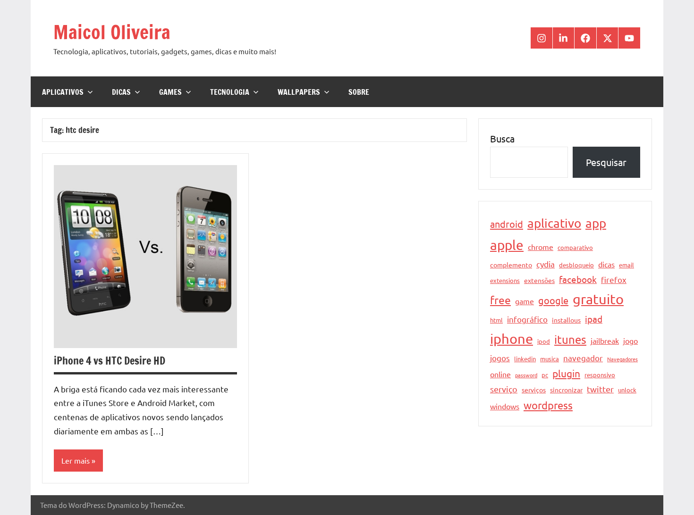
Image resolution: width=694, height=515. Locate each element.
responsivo (599, 375)
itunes (570, 339)
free (500, 300)
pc (545, 375)
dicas (606, 264)
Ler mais (75, 460)
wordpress (548, 405)
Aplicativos (63, 92)
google (553, 300)
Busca (502, 138)
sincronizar (566, 389)
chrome (540, 246)
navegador (583, 358)
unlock (627, 390)
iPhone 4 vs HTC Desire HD (109, 360)
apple (507, 245)
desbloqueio (576, 265)
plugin (566, 373)
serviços (534, 389)
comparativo (575, 247)
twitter (600, 389)
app (595, 223)
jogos (500, 358)
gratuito (598, 299)
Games (170, 92)
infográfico (527, 319)
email (626, 265)
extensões (539, 280)
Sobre (358, 92)
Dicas (121, 92)
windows (504, 406)
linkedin (525, 359)
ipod (543, 341)
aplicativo (554, 223)
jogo (630, 340)
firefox (613, 279)
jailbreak (605, 340)
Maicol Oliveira (111, 31)
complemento (511, 264)
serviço (503, 389)
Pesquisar (606, 162)
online (500, 374)
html (496, 320)
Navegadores (622, 359)
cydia (545, 264)
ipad (593, 318)
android (506, 224)
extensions (505, 280)
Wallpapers (299, 92)
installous (566, 320)
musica (549, 359)
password (526, 375)
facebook (578, 279)
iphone (511, 339)
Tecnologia (229, 92)
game (524, 301)
